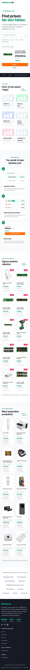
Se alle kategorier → (24, 91)
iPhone (12, 39)
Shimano (10, 591)
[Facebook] (2, 626)
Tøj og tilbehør (4, 642)
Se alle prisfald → (24, 266)
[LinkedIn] (7, 626)
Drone (21, 39)
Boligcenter (8, 579)
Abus (15, 595)
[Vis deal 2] (13, 69)
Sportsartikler (4, 645)
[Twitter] (5, 626)
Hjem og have (4, 636)
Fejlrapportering (4, 652)
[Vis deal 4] (17, 69)
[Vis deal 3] (15, 69)
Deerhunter (10, 583)
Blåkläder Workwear (15, 587)
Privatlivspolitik (4, 659)
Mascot (22, 583)
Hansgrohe (22, 579)
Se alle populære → (24, 416)
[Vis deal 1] (12, 69)
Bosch (20, 591)
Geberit (6, 595)
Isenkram (3, 633)
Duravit (24, 595)
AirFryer (17, 39)
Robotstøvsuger (5, 41)
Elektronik (3, 639)
